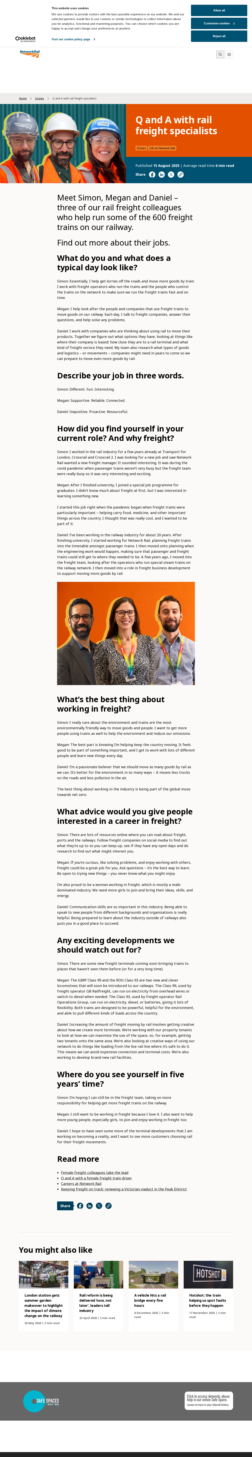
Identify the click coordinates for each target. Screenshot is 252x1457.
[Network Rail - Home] (30, 54)
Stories (39, 98)
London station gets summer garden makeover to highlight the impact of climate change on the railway (43, 1305)
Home (23, 98)
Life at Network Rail (162, 148)
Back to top (230, 1448)
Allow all (219, 10)
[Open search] (220, 54)
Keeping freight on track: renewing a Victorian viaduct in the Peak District (124, 1189)
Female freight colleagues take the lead (94, 1172)
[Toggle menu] (229, 54)
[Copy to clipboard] (180, 174)
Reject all (219, 36)
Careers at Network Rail (81, 1183)
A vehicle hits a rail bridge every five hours (150, 1300)
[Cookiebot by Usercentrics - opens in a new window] (25, 39)
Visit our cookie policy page (71, 39)
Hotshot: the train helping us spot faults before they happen (207, 1300)
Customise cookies (217, 23)
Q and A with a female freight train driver (96, 1178)
